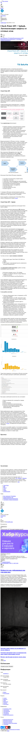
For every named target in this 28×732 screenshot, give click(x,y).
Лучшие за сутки (4, 666)
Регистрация (6, 693)
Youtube (19, 478)
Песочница (5, 704)
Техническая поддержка (14, 729)
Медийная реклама (7, 720)
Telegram (24, 478)
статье (16, 198)
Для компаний (6, 711)
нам (18, 481)
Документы (6, 712)
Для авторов (6, 710)
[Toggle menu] (1, 1)
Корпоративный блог (8, 719)
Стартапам (5, 724)
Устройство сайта (7, 708)
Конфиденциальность (8, 714)
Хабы (4, 700)
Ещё (5, 660)
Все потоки (5, 1)
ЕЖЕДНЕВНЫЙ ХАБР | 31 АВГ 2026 (9, 563)
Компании (5, 701)
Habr (8, 730)
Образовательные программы (10, 723)
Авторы (5, 703)
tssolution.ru (5, 673)
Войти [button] (2, 8)
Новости (5, 699)
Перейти (2, 560)
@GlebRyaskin (9, 521)
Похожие (11, 666)
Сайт (2, 517)
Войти (4, 692)
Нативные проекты (7, 722)
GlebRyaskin (3, 22)
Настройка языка (4, 729)
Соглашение (6, 713)
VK (16, 478)
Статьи (5, 698)
